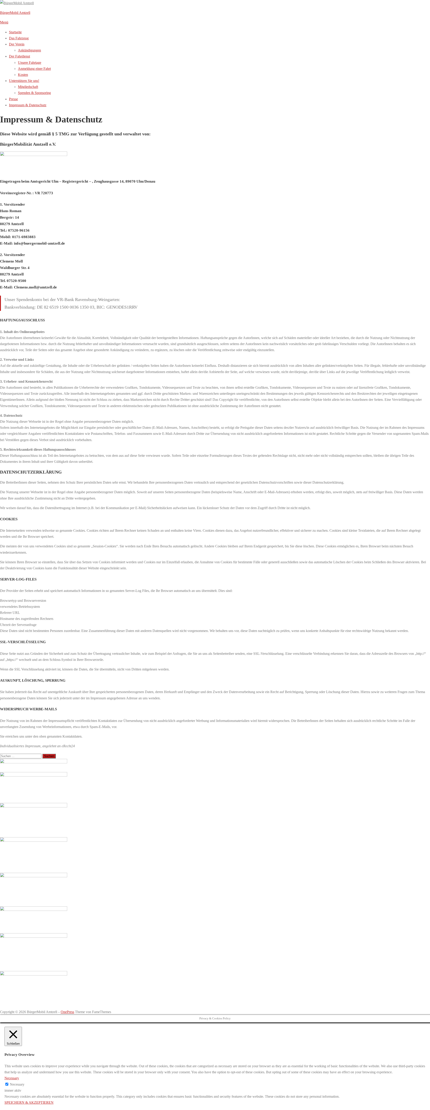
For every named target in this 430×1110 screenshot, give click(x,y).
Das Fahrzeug (19, 38)
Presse (13, 99)
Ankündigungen (29, 50)
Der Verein (16, 44)
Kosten (23, 75)
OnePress (67, 1012)
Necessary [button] (11, 1078)
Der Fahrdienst (19, 56)
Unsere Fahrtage (29, 62)
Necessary (17, 1084)
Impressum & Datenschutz (27, 105)
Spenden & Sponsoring (34, 93)
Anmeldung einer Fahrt (34, 68)
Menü (4, 22)
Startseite (15, 32)
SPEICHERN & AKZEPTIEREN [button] (29, 1102)
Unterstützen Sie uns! (24, 81)
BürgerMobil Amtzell (15, 13)
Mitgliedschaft (28, 87)
